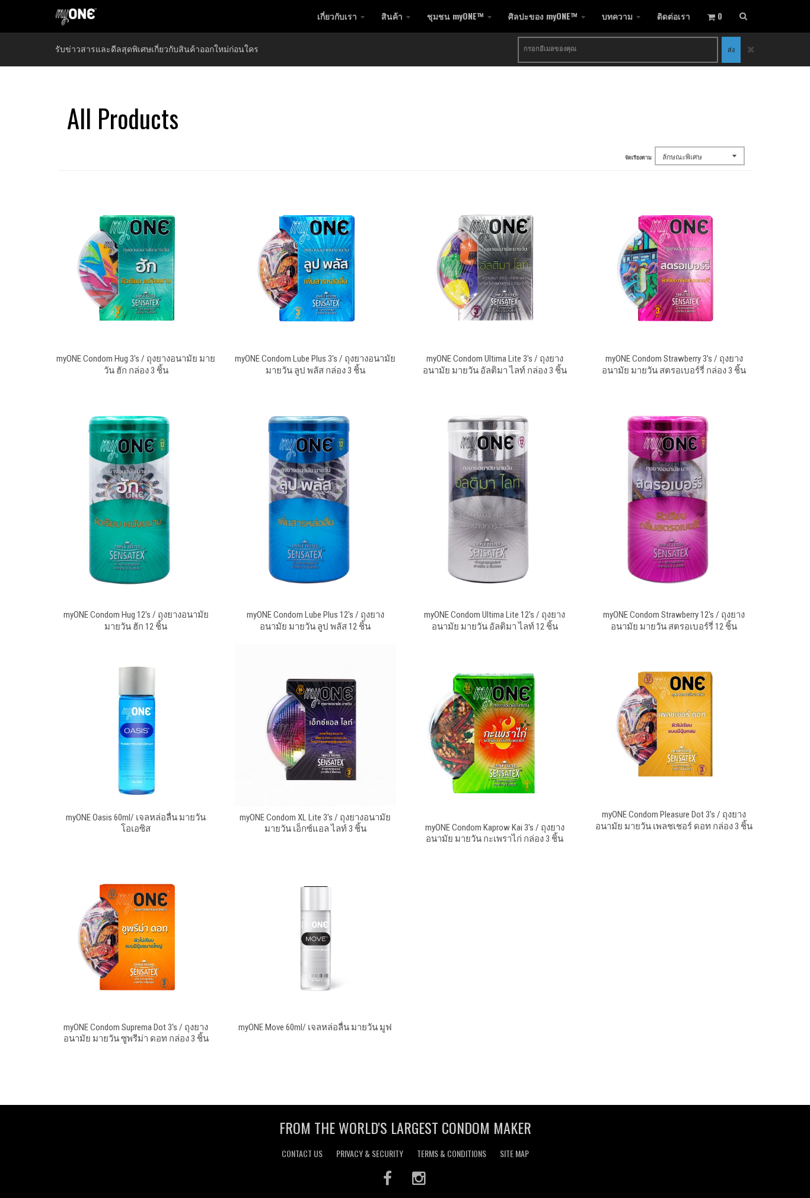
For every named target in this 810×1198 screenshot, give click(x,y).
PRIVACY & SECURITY (369, 1153)
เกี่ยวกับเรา (337, 15)
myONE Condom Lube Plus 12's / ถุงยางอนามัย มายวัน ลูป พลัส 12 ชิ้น (315, 620)
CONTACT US (302, 1153)
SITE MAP (514, 1153)
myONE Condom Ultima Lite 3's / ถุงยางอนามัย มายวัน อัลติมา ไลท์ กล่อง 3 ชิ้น (495, 364)
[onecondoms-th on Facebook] (387, 1178)
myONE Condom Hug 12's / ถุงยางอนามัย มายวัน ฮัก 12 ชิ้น (136, 620)
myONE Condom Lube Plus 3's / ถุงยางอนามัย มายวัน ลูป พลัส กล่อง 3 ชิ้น (315, 364)
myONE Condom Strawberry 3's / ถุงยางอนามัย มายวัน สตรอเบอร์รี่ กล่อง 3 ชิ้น (674, 364)
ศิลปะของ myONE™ (543, 15)
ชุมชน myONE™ (455, 15)
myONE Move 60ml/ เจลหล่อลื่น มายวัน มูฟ (315, 1027)
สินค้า (392, 15)
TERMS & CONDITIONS (451, 1153)
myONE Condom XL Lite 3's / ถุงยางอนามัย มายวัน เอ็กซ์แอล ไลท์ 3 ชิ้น (315, 823)
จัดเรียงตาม (638, 157)
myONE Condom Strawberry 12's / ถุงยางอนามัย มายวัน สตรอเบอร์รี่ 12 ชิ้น (674, 620)
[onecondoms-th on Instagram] (420, 1178)
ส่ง (731, 49)
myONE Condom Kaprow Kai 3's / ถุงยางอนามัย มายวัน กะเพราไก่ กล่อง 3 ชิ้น (495, 833)
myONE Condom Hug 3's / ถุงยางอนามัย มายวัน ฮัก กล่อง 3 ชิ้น (135, 364)
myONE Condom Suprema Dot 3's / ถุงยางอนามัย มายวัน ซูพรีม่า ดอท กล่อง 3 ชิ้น (136, 1033)
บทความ (617, 15)
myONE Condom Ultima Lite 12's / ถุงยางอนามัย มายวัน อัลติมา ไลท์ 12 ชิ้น (494, 620)
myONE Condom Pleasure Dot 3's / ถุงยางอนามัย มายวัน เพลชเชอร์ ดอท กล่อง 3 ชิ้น (673, 820)
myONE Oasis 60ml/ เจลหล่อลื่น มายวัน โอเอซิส (136, 823)
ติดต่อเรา (673, 15)
